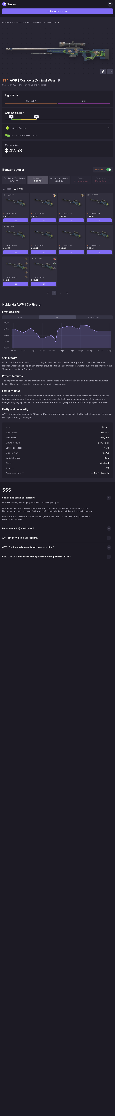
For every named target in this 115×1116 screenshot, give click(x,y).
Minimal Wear (49, 22)
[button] (57, 128)
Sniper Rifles (19, 22)
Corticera (37, 22)
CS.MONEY (6, 22)
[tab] (20, 317)
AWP (29, 22)
